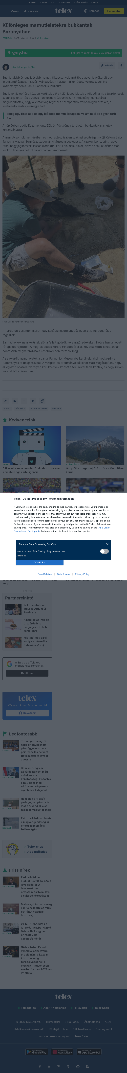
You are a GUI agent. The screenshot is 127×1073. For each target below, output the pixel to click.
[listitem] (62, 544)
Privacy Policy (82, 574)
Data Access (63, 574)
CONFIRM (40, 562)
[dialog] (63, 536)
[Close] (120, 499)
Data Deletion (45, 574)
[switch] (104, 551)
